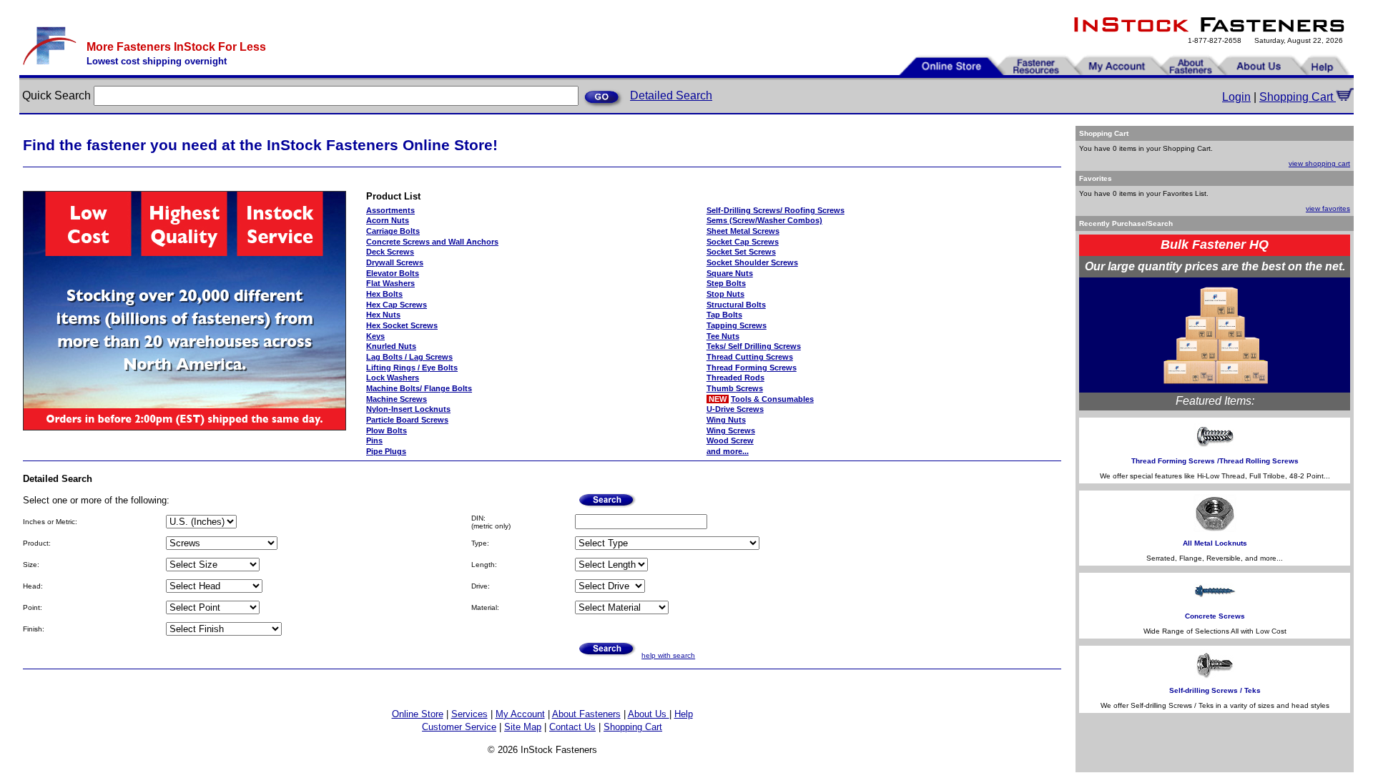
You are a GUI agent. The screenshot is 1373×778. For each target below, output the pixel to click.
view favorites (1328, 208)
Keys (375, 336)
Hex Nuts (383, 314)
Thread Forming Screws (752, 367)
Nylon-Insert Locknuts (408, 409)
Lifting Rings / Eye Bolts (412, 367)
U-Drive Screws (735, 409)
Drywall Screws (394, 262)
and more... (728, 451)
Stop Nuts (725, 294)
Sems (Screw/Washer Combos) (764, 220)
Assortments (390, 210)
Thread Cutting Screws (750, 357)
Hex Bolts (384, 294)
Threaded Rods (735, 377)
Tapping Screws (737, 325)
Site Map (522, 727)
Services (469, 714)
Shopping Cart (1297, 97)
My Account (520, 714)
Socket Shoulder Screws (752, 262)
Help (683, 714)
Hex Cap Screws (396, 304)
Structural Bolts (736, 304)
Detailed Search (671, 95)
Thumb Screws (735, 388)
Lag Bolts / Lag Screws (409, 357)
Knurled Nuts (391, 346)
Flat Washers (390, 283)
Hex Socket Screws (402, 325)
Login (1236, 97)
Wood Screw (730, 440)
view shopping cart (1319, 163)
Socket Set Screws (741, 251)
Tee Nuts (723, 336)
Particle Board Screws (407, 419)
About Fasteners (586, 714)
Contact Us (572, 727)
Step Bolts (726, 283)
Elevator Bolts (392, 273)
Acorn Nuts (387, 220)
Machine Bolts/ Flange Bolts (419, 388)
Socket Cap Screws (743, 241)
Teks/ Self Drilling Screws (754, 346)
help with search (668, 655)
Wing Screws (731, 430)
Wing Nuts (726, 419)
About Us (648, 714)
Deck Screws (390, 251)
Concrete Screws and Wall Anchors (432, 241)
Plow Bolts (386, 430)
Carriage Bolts (393, 231)
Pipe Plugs (386, 451)
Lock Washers (392, 377)
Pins (374, 440)
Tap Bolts (724, 314)
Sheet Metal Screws (743, 231)
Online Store (417, 714)
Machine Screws (396, 399)
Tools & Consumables (772, 399)
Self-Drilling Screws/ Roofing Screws (776, 210)
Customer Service (459, 727)
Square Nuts (730, 273)
